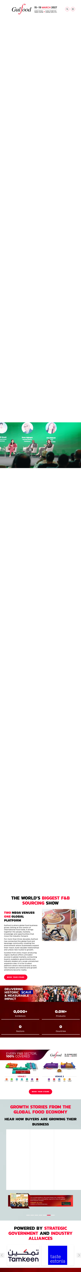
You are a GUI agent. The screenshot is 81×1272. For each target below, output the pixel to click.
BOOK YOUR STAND (15, 977)
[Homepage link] (34, 9)
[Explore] (73, 9)
